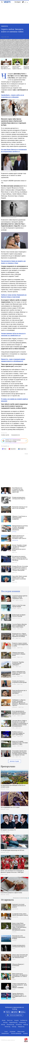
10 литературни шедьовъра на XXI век (12, 850)
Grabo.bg (25, 1024)
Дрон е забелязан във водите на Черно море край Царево (19, 673)
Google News (23, 449)
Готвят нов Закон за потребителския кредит (19, 681)
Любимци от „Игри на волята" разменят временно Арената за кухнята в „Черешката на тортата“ (20, 702)
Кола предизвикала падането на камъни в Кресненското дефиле (19, 712)
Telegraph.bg (21, 1026)
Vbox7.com (9, 1020)
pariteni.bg (14, 531)
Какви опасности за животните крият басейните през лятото (19, 537)
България (14, 608)
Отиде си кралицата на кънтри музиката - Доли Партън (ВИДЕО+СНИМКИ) (19, 985)
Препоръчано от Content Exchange (20, 897)
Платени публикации (16, 1033)
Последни (17, 2)
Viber (5, 449)
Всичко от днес (14, 761)
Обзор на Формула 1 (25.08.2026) (18, 964)
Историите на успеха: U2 (8, 830)
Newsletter (13, 449)
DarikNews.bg (23, 1020)
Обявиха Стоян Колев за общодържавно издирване (19, 517)
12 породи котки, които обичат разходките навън (20, 914)
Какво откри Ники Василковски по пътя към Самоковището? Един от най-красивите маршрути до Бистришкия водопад (19, 926)
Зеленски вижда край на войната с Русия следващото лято (19, 597)
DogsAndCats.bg (13, 1022)
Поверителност (5, 1033)
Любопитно (4, 26)
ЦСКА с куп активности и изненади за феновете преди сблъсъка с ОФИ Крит (12, 871)
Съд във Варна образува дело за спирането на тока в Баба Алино (19, 625)
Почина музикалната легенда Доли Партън (18, 498)
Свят (13, 600)
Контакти (25, 1033)
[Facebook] (14, 1035)
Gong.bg (16, 1020)
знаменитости (16, 435)
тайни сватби (5, 435)
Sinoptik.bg (19, 1024)
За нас (6, 1031)
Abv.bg (3, 1020)
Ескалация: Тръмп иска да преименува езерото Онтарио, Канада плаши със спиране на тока (19, 753)
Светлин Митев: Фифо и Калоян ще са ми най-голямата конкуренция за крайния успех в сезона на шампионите (20, 723)
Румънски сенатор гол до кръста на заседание (19, 507)
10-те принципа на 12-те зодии (10, 807)
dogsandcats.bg (15, 540)
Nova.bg (5, 1022)
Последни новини (10, 591)
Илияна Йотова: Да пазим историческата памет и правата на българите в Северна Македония (20, 568)
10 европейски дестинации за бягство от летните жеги (13, 786)
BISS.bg (3, 1024)
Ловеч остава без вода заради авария (18, 605)
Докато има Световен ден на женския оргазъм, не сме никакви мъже (20, 956)
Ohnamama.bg (10, 1024)
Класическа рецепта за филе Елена (11, 892)
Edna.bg (14, 1026)
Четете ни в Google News (16, 1015)
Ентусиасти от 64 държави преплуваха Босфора (18, 937)
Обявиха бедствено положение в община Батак (18, 654)
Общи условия (20, 1031)
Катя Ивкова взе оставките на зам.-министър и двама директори (18, 490)
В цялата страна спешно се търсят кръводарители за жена (20, 644)
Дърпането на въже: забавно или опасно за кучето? (19, 905)
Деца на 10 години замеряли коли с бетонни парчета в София (20, 743)
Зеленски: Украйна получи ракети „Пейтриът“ (18, 663)
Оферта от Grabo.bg (16, 617)
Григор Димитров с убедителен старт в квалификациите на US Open (19, 995)
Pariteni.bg (7, 1026)
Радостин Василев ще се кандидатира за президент (19, 692)
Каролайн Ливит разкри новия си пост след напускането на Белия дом (19, 578)
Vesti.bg (7, 2)
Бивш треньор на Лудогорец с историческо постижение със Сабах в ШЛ (19, 976)
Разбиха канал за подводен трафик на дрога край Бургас (18, 733)
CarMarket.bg (22, 1022)
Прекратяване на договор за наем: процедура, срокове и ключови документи (20, 528)
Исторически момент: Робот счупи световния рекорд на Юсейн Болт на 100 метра (20, 558)
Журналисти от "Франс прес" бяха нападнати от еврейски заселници (19, 635)
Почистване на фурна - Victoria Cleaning (19, 615)
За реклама (12, 1031)
